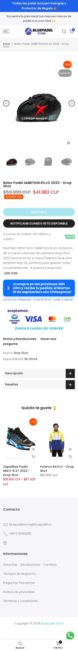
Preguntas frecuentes (19, 583)
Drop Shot (21, 353)
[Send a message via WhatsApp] (70, 635)
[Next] (72, 103)
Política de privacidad (18, 592)
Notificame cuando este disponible (39, 223)
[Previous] (6, 103)
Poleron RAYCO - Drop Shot (57, 469)
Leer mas (10, 273)
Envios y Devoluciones (19, 339)
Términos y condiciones (20, 601)
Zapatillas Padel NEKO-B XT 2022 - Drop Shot (16, 471)
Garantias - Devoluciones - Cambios (30, 565)
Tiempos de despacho (19, 574)
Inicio (6, 43)
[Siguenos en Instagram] (5, 542)
